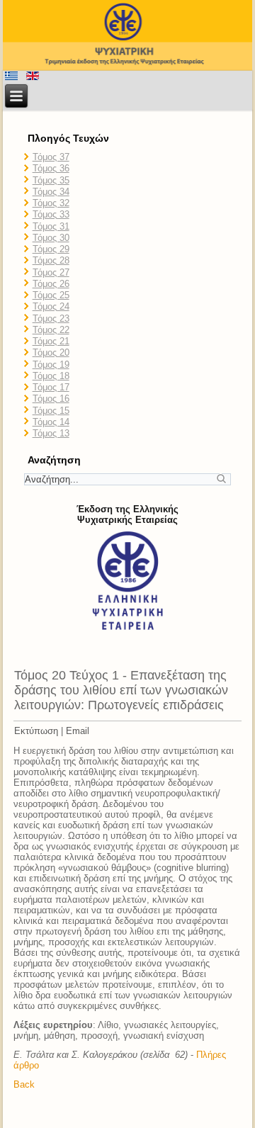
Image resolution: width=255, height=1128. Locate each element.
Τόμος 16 (51, 398)
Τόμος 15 (51, 410)
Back (24, 1084)
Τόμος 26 (51, 283)
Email (77, 731)
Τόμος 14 (51, 422)
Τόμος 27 (51, 272)
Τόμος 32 (51, 203)
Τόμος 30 (51, 237)
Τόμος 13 (51, 433)
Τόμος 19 (51, 364)
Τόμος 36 (51, 168)
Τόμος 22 (51, 330)
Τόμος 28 (51, 260)
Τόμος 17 (51, 387)
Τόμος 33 (51, 214)
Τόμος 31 (51, 226)
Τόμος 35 (51, 180)
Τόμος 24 (51, 306)
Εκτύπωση (36, 731)
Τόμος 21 (51, 341)
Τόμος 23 (51, 318)
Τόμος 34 (51, 191)
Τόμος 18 (51, 376)
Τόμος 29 (51, 249)
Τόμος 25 (51, 295)
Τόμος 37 (51, 157)
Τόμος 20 (51, 352)
